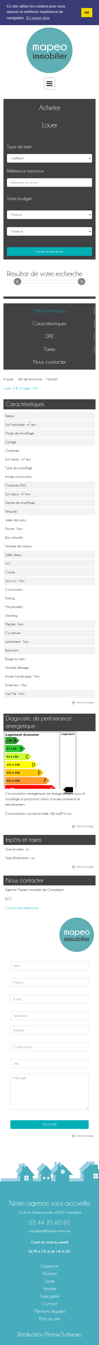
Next (81, 281)
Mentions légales (49, 1311)
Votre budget (19, 198)
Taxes (49, 349)
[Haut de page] (82, 702)
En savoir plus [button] (38, 18)
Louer (49, 125)
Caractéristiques (49, 323)
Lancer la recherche (49, 251)
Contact (49, 1303)
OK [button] (86, 12)
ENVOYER (50, 1124)
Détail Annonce (49, 311)
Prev (17, 281)
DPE (49, 336)
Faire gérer (49, 1296)
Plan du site (49, 1318)
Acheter (49, 108)
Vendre (49, 1288)
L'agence (49, 1266)
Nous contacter (49, 362)
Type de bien (19, 146)
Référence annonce (25, 171)
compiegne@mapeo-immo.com (49, 1231)
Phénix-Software (63, 1334)
